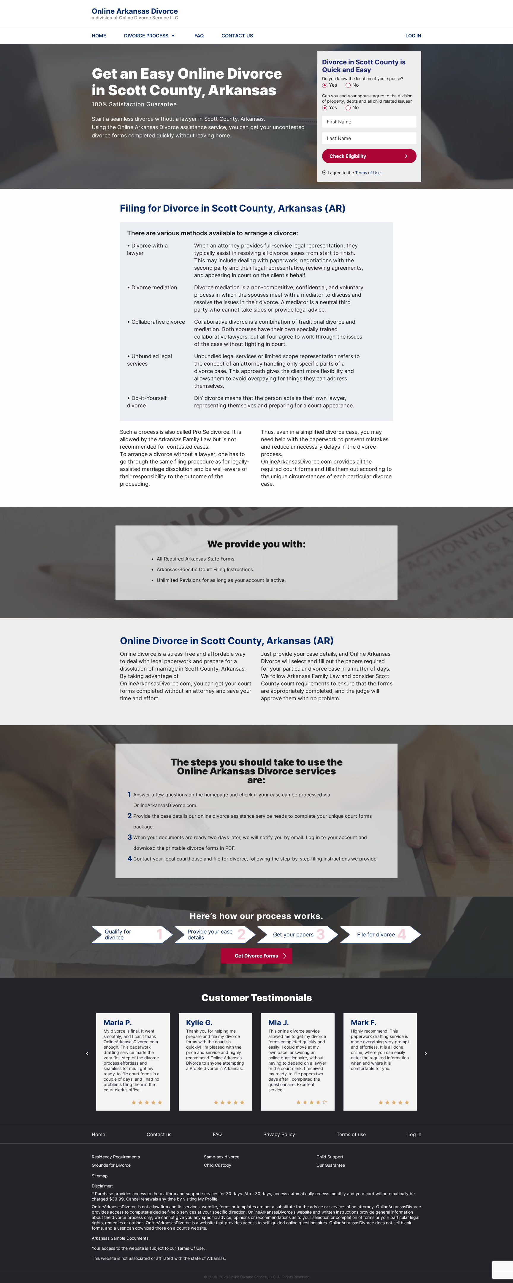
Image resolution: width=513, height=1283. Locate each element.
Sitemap (100, 1175)
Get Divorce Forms (256, 956)
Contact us (159, 1134)
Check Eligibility (348, 156)
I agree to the (354, 172)
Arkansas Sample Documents (120, 1238)
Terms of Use (368, 172)
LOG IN (413, 36)
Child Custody (217, 1165)
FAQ (199, 36)
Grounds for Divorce (111, 1165)
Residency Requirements (116, 1156)
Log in (414, 1134)
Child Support (329, 1156)
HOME (99, 36)
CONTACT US (237, 36)
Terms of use (351, 1134)
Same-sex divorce (221, 1156)
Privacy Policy (279, 1134)
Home (98, 1134)
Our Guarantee (330, 1165)
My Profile (207, 1198)
